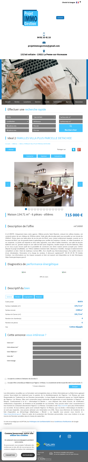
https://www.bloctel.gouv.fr (12, 414)
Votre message (11, 361)
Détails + (18, 297)
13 (62, 209)
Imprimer (44, 156)
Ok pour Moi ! (28, 455)
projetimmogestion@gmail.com (44, 45)
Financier (39, 297)
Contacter (30, 156)
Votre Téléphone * (12, 352)
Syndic (47, 102)
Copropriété (28, 297)
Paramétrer (10, 455)
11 (56, 209)
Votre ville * (10, 356)
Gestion (38, 102)
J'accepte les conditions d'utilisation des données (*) (22, 379)
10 (53, 209)
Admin (38, 454)
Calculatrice (58, 156)
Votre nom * (10, 343)
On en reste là (27, 432)
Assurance (79, 102)
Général (9, 297)
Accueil (7, 102)
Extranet (60, 18)
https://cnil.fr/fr (63, 405)
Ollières (14, 144)
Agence (68, 102)
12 (59, 209)
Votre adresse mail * (12, 347)
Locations (27, 102)
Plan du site (41, 452)
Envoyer (75, 387)
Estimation (58, 102)
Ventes (16, 102)
